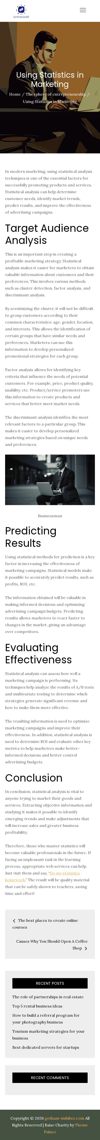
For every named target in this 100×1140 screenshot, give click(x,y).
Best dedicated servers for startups (45, 1047)
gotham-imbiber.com (64, 1118)
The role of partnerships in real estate (47, 996)
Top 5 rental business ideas (37, 1006)
